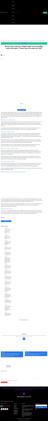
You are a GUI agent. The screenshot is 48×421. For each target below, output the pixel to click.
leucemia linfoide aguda (21, 112)
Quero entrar (41, 407)
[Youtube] (7, 409)
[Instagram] (24, 339)
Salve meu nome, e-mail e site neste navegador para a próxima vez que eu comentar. (10, 380)
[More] (36, 51)
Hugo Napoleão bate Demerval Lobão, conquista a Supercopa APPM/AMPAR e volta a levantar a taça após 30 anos (8, 301)
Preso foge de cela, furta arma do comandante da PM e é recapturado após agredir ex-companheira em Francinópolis (8, 243)
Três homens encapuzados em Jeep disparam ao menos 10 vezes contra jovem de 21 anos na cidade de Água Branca (8, 283)
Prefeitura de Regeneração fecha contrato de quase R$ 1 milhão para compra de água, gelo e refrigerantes (27, 409)
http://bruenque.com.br (8, 367)
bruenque (22, 103)
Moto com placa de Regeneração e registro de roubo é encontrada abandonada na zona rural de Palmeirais (8, 237)
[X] (5, 409)
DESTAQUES (6, 240)
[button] (26, 12)
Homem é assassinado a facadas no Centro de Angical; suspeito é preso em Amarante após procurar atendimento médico (8, 272)
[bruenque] (19, 103)
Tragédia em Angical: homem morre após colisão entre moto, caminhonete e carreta (35, 354)
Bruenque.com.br (4, 40)
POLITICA (6, 264)
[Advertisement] (24, 31)
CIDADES (6, 234)
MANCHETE (6, 269)
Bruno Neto (6, 210)
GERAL (8, 40)
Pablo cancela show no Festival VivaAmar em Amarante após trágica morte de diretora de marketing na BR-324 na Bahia (11, 355)
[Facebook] (1, 409)
